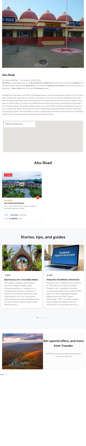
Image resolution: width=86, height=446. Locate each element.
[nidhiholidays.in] (38, 197)
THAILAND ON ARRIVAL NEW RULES (62, 279)
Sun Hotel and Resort (14, 203)
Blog (8, 275)
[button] (8, 35)
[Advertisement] (43, 391)
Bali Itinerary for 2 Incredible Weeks (21, 279)
